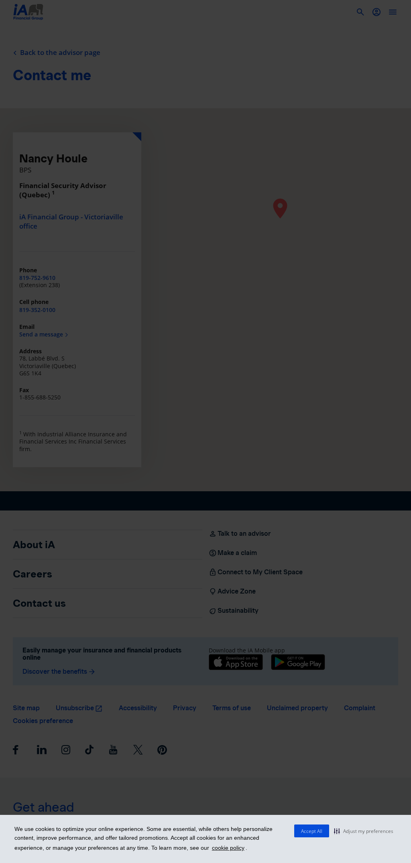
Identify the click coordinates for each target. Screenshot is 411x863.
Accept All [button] (311, 831)
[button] (363, 831)
